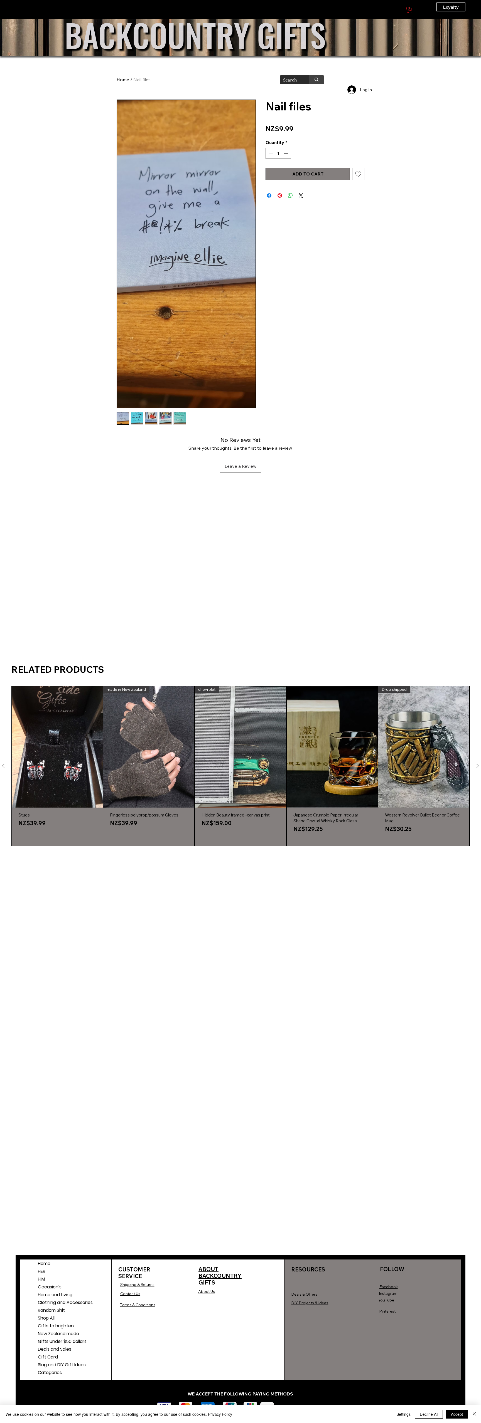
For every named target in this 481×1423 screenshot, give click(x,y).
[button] (409, 10)
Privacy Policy (220, 1414)
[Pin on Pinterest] (279, 195)
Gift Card (48, 1357)
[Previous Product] (3, 766)
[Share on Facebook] (269, 195)
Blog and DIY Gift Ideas (55, 1365)
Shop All (46, 1318)
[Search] (316, 79)
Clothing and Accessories (55, 1302)
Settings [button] (403, 1414)
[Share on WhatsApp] (290, 195)
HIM (41, 1279)
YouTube (386, 1300)
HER (41, 1271)
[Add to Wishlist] (358, 174)
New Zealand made (55, 1333)
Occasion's (50, 1287)
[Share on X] (301, 195)
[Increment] (286, 153)
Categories (50, 1372)
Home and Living (55, 1294)
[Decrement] (270, 153)
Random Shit (51, 1310)
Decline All (429, 1414)
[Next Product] (477, 766)
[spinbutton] (278, 153)
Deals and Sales (54, 1349)
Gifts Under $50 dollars (55, 1341)
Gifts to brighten (55, 1326)
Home (123, 79)
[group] (240, 766)
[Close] (474, 1414)
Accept (457, 1414)
